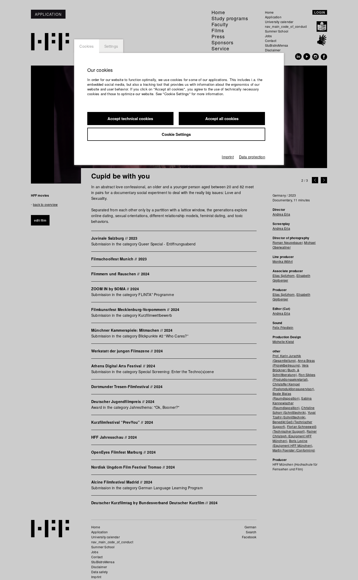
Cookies (86, 46)
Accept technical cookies (130, 118)
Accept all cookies (221, 118)
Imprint (228, 156)
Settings (111, 46)
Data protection (252, 156)
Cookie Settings (176, 134)
